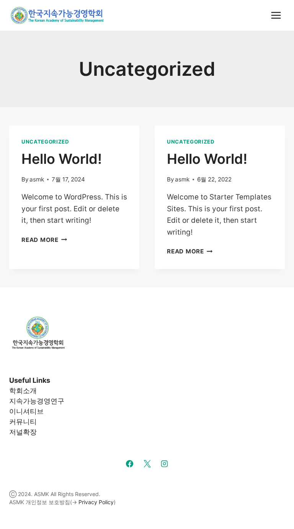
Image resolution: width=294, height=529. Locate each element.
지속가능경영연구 (36, 401)
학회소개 (23, 391)
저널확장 (23, 432)
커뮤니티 (23, 422)
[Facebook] (129, 463)
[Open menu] (276, 15)
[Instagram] (164, 463)
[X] (147, 463)
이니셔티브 (26, 411)
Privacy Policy (96, 502)
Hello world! (61, 158)
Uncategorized (45, 142)
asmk (36, 179)
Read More (44, 239)
